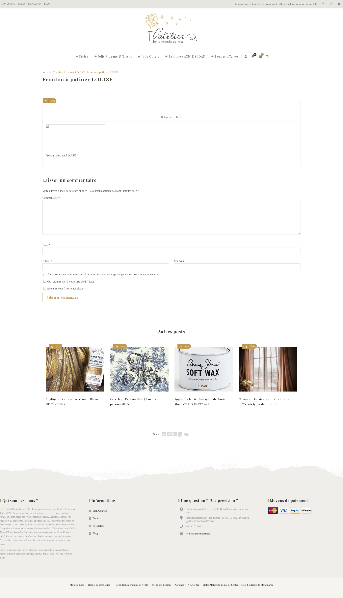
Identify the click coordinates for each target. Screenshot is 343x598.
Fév (55, 346)
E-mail (47, 260)
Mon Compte (8, 4)
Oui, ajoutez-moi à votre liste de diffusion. (70, 281)
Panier (21, 4)
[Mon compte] (246, 57)
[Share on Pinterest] (175, 434)
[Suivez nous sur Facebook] (323, 4)
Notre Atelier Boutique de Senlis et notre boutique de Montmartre (238, 585)
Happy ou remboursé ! (100, 585)
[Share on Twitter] (169, 434)
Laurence (169, 117)
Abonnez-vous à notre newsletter (65, 288)
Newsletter (34, 4)
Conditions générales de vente (132, 585)
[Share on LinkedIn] (180, 434)
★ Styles (81, 56)
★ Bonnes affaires (225, 56)
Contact (179, 585)
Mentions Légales (161, 585)
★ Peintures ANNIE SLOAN (185, 56)
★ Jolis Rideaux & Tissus (113, 56)
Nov (249, 346)
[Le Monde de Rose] (171, 29)
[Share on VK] (186, 434)
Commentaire (51, 197)
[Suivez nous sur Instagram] (331, 4)
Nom (46, 245)
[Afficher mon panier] (260, 57)
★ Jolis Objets (148, 56)
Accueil (46, 72)
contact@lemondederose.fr (198, 533)
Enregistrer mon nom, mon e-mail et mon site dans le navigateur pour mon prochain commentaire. (103, 274)
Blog (47, 4)
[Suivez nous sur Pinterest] (339, 4)
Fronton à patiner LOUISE (69, 72)
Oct (49, 101)
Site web (179, 260)
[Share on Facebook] (164, 434)
